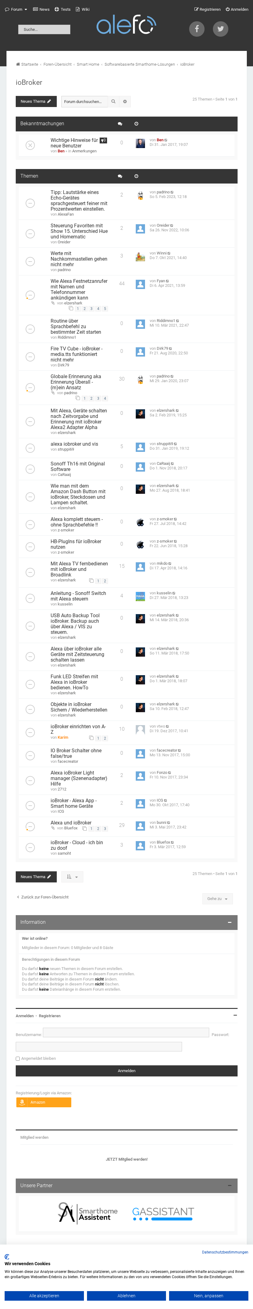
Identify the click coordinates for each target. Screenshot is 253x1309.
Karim (63, 737)
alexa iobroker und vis (74, 444)
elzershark (73, 303)
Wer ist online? (35, 938)
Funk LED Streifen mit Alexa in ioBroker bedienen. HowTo (74, 682)
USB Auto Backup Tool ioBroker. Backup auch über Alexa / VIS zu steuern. (75, 624)
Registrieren (49, 1016)
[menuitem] (41, 9)
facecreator (68, 761)
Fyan (161, 281)
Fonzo (162, 772)
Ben (61, 151)
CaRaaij (64, 474)
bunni (161, 822)
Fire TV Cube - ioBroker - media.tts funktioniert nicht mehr (76, 354)
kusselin (65, 604)
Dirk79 (63, 365)
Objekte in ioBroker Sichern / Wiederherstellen (79, 707)
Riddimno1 (67, 337)
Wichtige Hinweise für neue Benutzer (74, 143)
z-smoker (66, 530)
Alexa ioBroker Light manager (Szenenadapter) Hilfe (79, 778)
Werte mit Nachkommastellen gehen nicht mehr (79, 259)
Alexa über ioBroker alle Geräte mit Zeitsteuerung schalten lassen (77, 654)
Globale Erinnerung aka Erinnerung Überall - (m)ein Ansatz (76, 382)
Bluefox (70, 828)
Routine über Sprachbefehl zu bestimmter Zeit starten (76, 326)
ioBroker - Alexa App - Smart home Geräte (74, 803)
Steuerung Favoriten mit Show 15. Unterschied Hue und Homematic (79, 231)
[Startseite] (126, 25)
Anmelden (25, 1016)
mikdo (162, 563)
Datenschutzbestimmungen (225, 1252)
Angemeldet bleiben (38, 1058)
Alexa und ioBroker (71, 823)
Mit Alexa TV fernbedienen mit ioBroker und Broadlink (79, 569)
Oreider (64, 242)
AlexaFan (66, 214)
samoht (64, 853)
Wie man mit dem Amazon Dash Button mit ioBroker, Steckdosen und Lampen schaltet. (78, 494)
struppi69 (66, 449)
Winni (162, 253)
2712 (62, 789)
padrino (163, 192)
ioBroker (29, 82)
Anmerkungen (84, 151)
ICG (61, 811)
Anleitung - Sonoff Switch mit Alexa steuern (78, 596)
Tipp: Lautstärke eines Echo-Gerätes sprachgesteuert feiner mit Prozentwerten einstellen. (79, 201)
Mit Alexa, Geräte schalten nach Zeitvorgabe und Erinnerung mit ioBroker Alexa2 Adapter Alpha (79, 419)
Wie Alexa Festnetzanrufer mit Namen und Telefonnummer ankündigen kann (79, 290)
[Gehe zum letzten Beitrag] (166, 140)
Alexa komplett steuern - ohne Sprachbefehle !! (77, 522)
